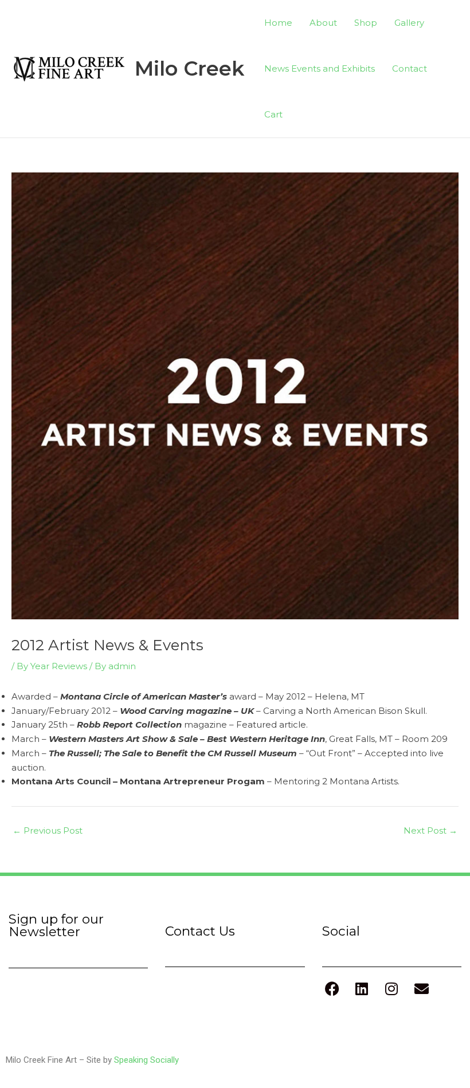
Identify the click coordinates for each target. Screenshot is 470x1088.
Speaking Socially (146, 1060)
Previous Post (48, 830)
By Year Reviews (52, 666)
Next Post (430, 830)
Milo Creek (189, 68)
